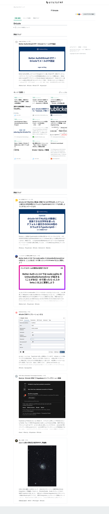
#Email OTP (36, 85)
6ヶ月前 (28, 41)
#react (20, 432)
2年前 (29, 311)
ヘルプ (82, 49)
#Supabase (32, 432)
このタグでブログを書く (88, 14)
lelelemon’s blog (22, 311)
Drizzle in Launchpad (57, 143)
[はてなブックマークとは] (24, 92)
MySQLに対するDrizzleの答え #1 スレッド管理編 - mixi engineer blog (58, 123)
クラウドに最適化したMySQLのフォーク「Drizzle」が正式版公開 (57, 101)
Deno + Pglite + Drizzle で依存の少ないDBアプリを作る (21, 144)
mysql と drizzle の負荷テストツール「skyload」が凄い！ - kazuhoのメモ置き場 (40, 101)
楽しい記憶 (21, 440)
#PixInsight (36, 500)
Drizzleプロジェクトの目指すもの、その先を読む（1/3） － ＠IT (40, 123)
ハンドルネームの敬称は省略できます (27, 255)
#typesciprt (43, 85)
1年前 (38, 255)
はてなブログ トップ (20, 7)
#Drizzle (29, 85)
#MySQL (48, 248)
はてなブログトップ (74, 51)
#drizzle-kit (41, 248)
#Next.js (26, 432)
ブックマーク (18, 97)
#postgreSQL (28, 368)
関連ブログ (36, 18)
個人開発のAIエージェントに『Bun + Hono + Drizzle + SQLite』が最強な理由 (40, 144)
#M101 (30, 500)
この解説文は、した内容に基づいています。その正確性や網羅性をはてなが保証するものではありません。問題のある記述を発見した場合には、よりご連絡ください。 (22, 28)
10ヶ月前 (31, 199)
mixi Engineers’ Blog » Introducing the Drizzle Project (21, 123)
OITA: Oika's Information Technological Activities (30, 375)
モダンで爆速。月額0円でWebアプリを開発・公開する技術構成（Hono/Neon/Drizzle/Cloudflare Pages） (21, 101)
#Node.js (21, 248)
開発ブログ (88, 49)
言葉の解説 (18, 18)
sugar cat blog (22, 41)
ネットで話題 (26, 18)
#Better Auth (22, 85)
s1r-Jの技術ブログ (23, 199)
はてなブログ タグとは (75, 49)
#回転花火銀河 (23, 500)
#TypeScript (28, 248)
